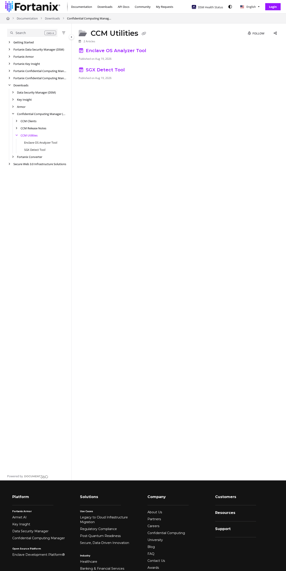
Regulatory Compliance (98, 529)
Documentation (27, 18)
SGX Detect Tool (34, 150)
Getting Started (23, 42)
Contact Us (156, 561)
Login (273, 7)
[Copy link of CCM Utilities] (143, 33)
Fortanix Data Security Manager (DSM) (38, 49)
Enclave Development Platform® (38, 555)
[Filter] (63, 33)
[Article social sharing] (275, 33)
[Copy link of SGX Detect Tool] (133, 70)
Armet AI (19, 517)
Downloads (52, 18)
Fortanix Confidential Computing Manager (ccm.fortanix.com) (40, 71)
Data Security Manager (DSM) (36, 92)
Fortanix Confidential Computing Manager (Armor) (40, 78)
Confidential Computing (166, 533)
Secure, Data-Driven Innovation (104, 543)
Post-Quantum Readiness (100, 536)
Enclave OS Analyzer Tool (40, 143)
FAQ (150, 554)
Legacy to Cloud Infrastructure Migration (104, 519)
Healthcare (88, 562)
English (251, 7)
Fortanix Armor (23, 57)
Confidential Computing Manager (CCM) (89, 18)
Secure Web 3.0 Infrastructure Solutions (39, 164)
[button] (32, 33)
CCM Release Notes (33, 128)
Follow (258, 33)
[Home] (32, 6)
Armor (21, 107)
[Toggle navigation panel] (71, 37)
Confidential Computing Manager (38, 538)
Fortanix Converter (29, 157)
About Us (154, 512)
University (155, 540)
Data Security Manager (30, 531)
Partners (154, 519)
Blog (151, 547)
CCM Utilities (29, 135)
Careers (153, 526)
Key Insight (24, 100)
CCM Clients (28, 121)
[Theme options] (230, 6)
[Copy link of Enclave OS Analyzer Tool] (154, 51)
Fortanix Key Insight (26, 64)
